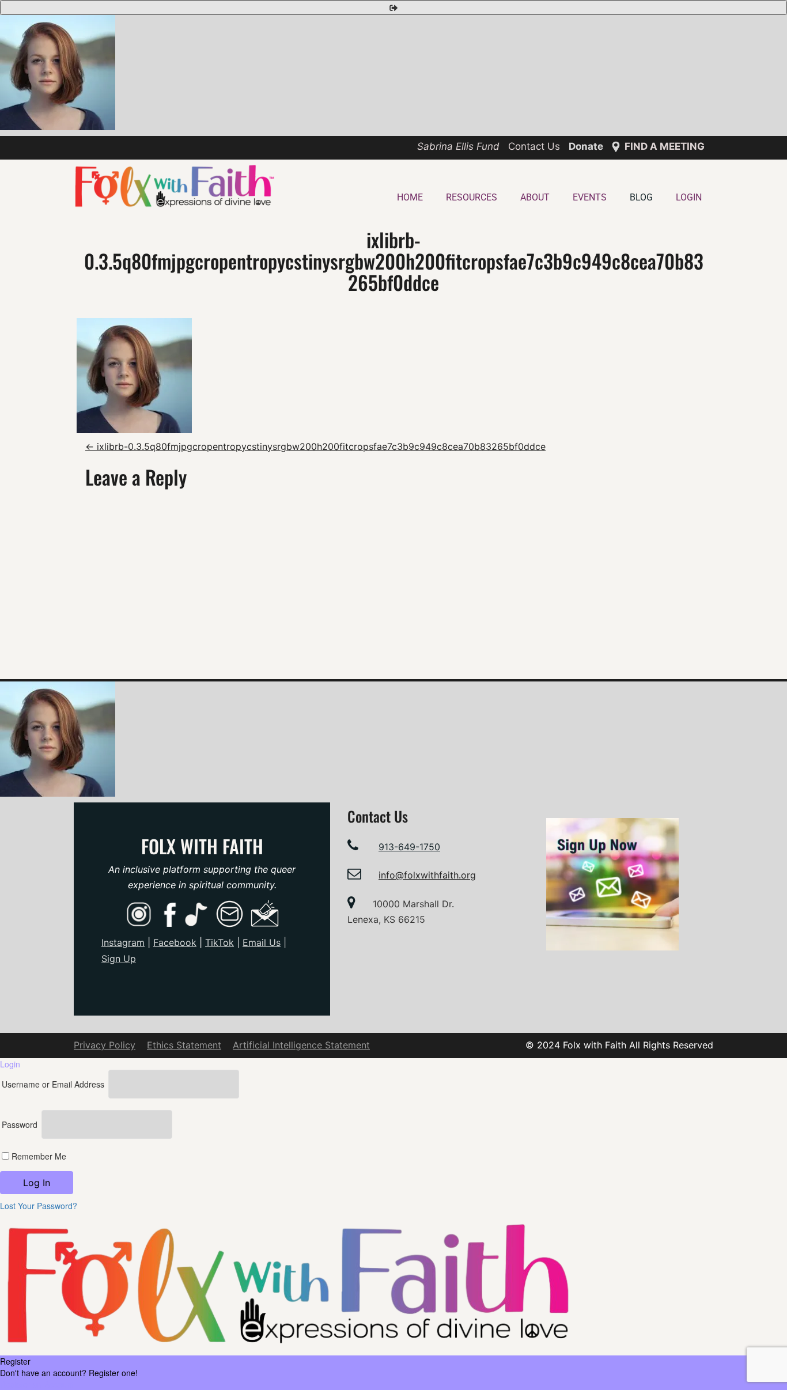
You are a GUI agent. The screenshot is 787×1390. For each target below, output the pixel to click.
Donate (586, 146)
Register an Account (37, 1384)
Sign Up (118, 958)
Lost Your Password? (38, 1205)
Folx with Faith (202, 846)
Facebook (174, 942)
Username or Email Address (53, 1084)
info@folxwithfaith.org (427, 875)
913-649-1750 (409, 847)
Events (590, 197)
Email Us (262, 942)
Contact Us (534, 146)
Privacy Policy (104, 1045)
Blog (641, 197)
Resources (471, 197)
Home (410, 197)
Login (689, 197)
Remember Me (37, 1156)
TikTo (219, 942)
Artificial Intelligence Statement (301, 1045)
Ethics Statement (184, 1045)
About (535, 197)
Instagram (123, 942)
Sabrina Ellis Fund (458, 146)
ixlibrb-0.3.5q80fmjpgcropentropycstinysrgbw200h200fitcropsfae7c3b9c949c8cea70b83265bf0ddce (315, 446)
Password (19, 1124)
